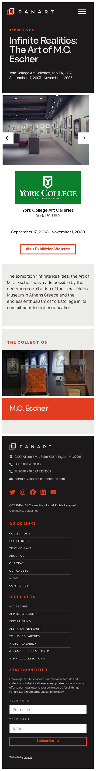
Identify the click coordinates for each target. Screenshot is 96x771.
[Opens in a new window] (48, 187)
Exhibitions (21, 30)
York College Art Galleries (48, 211)
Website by (20, 757)
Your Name (19, 701)
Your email (19, 719)
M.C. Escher (28, 408)
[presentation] (8, 138)
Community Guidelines (23, 511)
